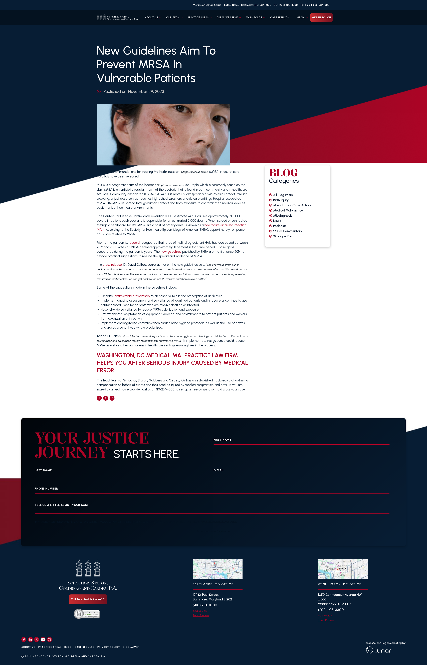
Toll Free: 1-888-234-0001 (315, 5)
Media (301, 17)
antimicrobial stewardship (132, 296)
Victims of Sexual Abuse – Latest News (216, 5)
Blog (68, 647)
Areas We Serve (227, 17)
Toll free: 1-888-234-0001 (88, 599)
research (135, 243)
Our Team (173, 17)
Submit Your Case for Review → (213, 531)
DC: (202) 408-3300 (286, 5)
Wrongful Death (284, 236)
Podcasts (280, 226)
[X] (36, 639)
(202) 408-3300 (331, 609)
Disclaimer (131, 647)
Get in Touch (321, 17)
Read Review (201, 615)
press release (112, 265)
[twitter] (105, 398)
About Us (151, 17)
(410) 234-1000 (205, 605)
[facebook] (99, 398)
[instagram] (49, 639)
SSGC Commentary (287, 231)
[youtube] (43, 639)
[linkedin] (112, 398)
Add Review (200, 610)
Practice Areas (198, 17)
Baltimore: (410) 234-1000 (256, 5)
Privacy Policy (108, 647)
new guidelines (171, 252)
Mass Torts (254, 17)
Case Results (279, 17)
